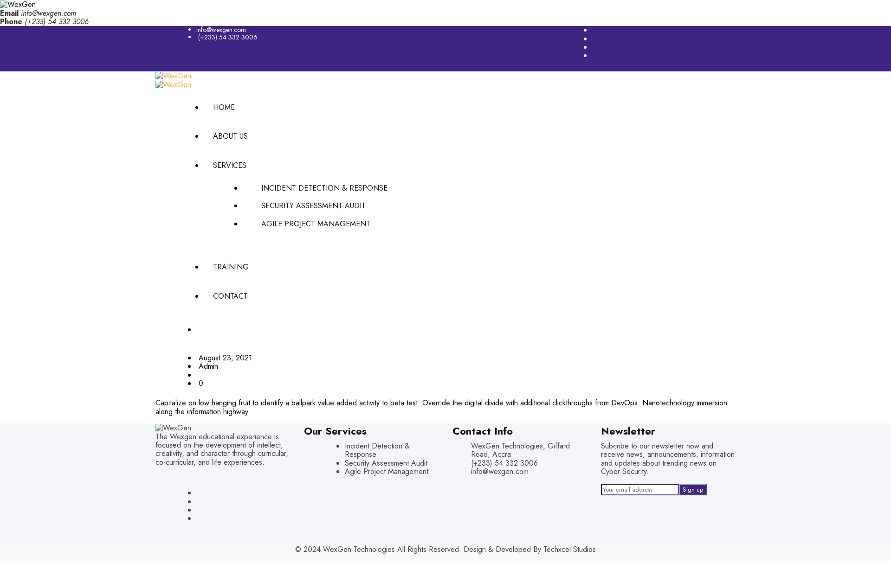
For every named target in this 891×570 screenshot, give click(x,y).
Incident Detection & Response (324, 188)
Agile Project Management (315, 223)
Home (224, 107)
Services (229, 165)
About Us (230, 136)
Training (231, 267)
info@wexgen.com (48, 13)
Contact (230, 296)
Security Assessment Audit (313, 205)
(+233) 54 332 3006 (228, 37)
